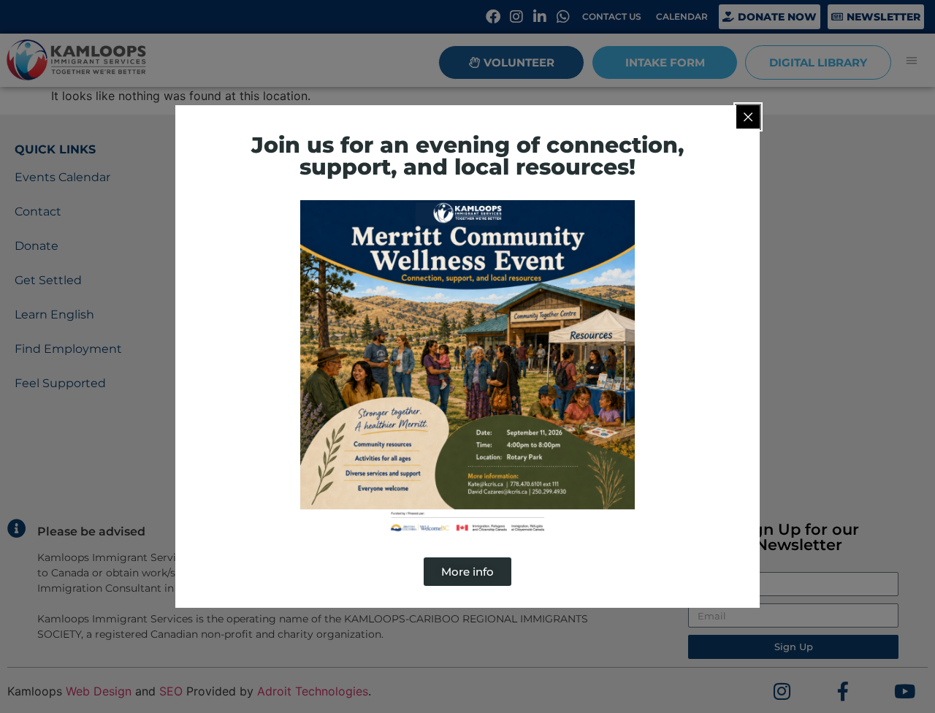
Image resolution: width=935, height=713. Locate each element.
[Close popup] (748, 117)
